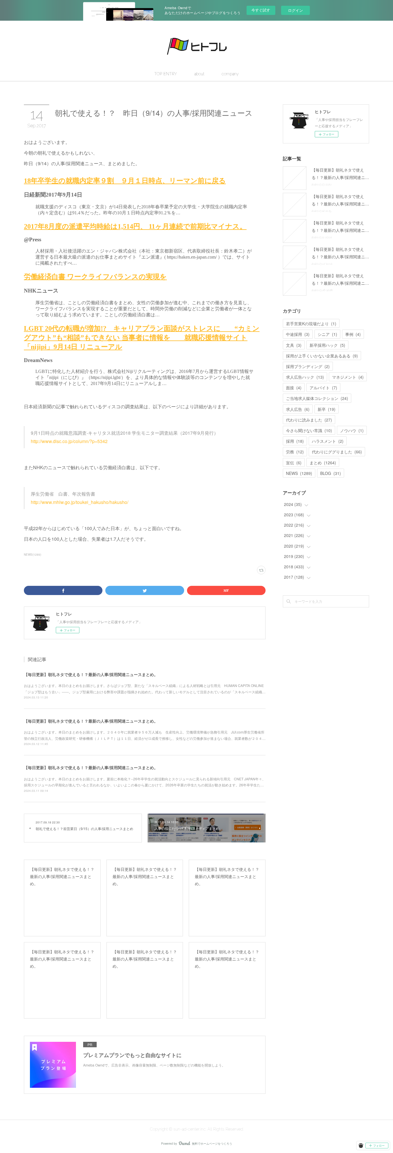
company (230, 74)
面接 (294, 387)
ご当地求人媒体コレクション (317, 398)
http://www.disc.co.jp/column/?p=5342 (69, 441)
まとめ (323, 462)
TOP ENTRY (165, 74)
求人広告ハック (305, 377)
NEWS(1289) (32, 555)
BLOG (330, 473)
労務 (295, 452)
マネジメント (348, 377)
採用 (295, 441)
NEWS (299, 473)
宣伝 (294, 462)
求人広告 (298, 409)
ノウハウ (352, 430)
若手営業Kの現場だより (311, 323)
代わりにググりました (337, 452)
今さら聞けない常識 (309, 430)
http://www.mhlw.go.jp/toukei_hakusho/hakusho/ (79, 502)
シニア (327, 334)
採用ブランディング (308, 366)
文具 (294, 345)
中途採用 (298, 334)
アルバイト (323, 387)
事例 (353, 334)
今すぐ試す (260, 10)
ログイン (295, 10)
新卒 (326, 409)
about (199, 74)
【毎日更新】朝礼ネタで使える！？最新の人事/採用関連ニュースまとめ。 (91, 674)
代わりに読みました (309, 420)
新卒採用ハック (327, 345)
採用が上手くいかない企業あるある (322, 356)
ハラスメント (328, 441)
